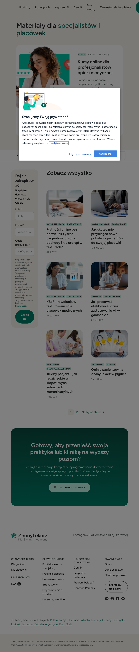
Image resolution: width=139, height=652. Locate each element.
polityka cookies (58, 143)
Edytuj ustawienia (80, 154)
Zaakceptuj (105, 153)
